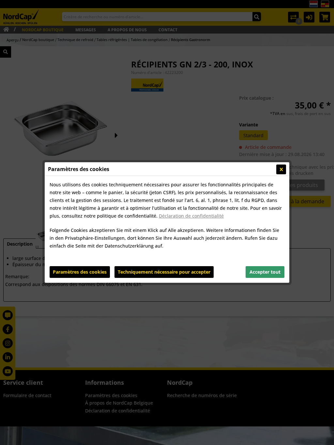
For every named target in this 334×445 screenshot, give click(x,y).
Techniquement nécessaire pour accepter (164, 272)
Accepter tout (265, 272)
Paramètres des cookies (80, 272)
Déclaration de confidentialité (191, 216)
